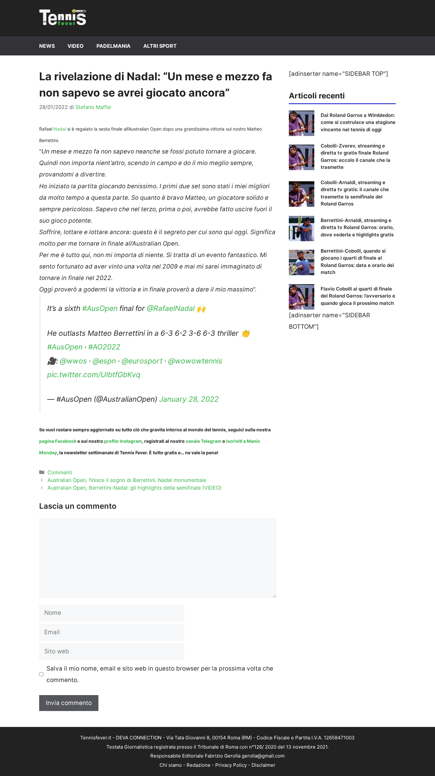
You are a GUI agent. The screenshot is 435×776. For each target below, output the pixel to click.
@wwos (73, 360)
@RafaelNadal (171, 308)
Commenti (59, 472)
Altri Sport (160, 46)
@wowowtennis (195, 360)
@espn (104, 360)
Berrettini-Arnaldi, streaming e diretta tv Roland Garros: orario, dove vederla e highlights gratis (357, 227)
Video (76, 46)
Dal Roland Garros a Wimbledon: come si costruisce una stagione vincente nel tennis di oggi (358, 122)
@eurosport (142, 360)
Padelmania (113, 46)
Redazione (198, 765)
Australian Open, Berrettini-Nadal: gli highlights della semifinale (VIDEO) (134, 488)
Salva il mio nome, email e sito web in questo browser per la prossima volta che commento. (159, 674)
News (47, 46)
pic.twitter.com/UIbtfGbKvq (93, 374)
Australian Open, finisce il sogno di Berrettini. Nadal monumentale (126, 480)
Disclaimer (263, 765)
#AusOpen (100, 308)
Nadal (59, 129)
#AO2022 (104, 346)
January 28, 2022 (189, 399)
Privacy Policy (231, 765)
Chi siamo (171, 765)
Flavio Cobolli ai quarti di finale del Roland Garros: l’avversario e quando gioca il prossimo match (358, 296)
